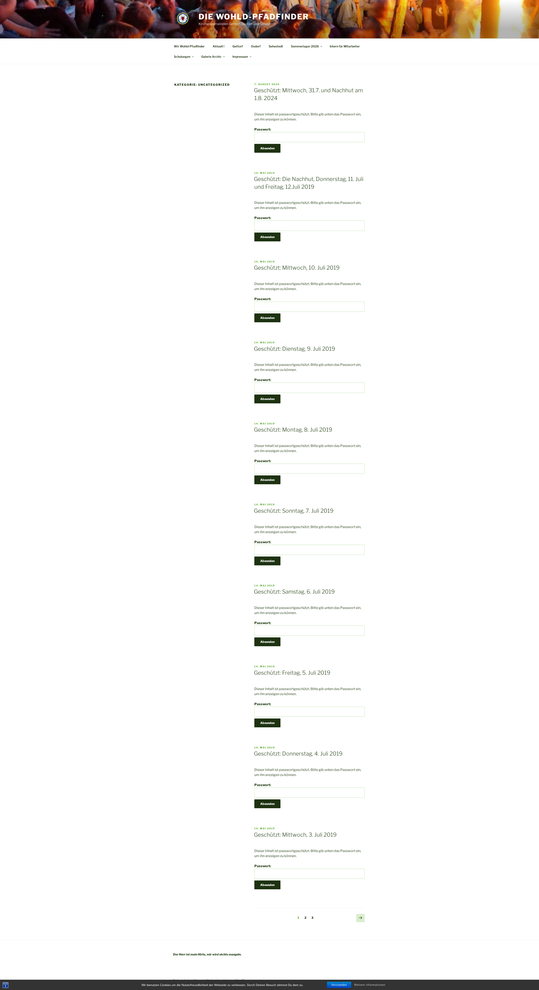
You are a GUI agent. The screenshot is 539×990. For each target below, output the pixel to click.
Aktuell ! (218, 46)
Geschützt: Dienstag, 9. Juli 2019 (294, 348)
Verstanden (339, 984)
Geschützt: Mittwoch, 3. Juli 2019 (295, 834)
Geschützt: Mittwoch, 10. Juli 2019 (297, 267)
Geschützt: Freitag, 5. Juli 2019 (292, 672)
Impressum (240, 56)
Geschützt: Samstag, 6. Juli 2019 (294, 591)
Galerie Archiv (211, 56)
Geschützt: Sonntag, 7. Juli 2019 (294, 510)
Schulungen (182, 56)
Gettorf (237, 46)
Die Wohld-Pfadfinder (254, 16)
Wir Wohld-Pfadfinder (189, 46)
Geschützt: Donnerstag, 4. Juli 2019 (298, 753)
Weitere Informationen (369, 984)
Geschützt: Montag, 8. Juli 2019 (293, 429)
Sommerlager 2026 (305, 46)
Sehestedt (276, 46)
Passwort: (262, 129)
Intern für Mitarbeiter (345, 46)
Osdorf (256, 46)
